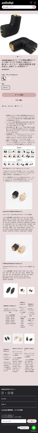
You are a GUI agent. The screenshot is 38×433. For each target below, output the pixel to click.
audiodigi (7, 2)
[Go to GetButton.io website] (34, 431)
